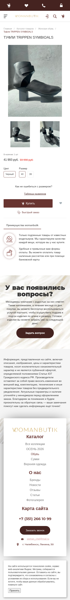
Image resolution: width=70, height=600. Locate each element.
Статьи (35, 495)
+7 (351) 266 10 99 (35, 518)
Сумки (35, 459)
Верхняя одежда (35, 464)
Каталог (35, 436)
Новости (35, 485)
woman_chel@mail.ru (38, 539)
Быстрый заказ (30, 212)
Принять (14, 590)
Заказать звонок (35, 530)
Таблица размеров (35, 193)
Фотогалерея (35, 500)
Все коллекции (35, 444)
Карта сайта (35, 508)
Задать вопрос (35, 333)
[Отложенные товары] (26, 5)
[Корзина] (9, 5)
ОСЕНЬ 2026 (35, 449)
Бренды (35, 479)
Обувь (35, 454)
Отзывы (35, 490)
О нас (35, 472)
